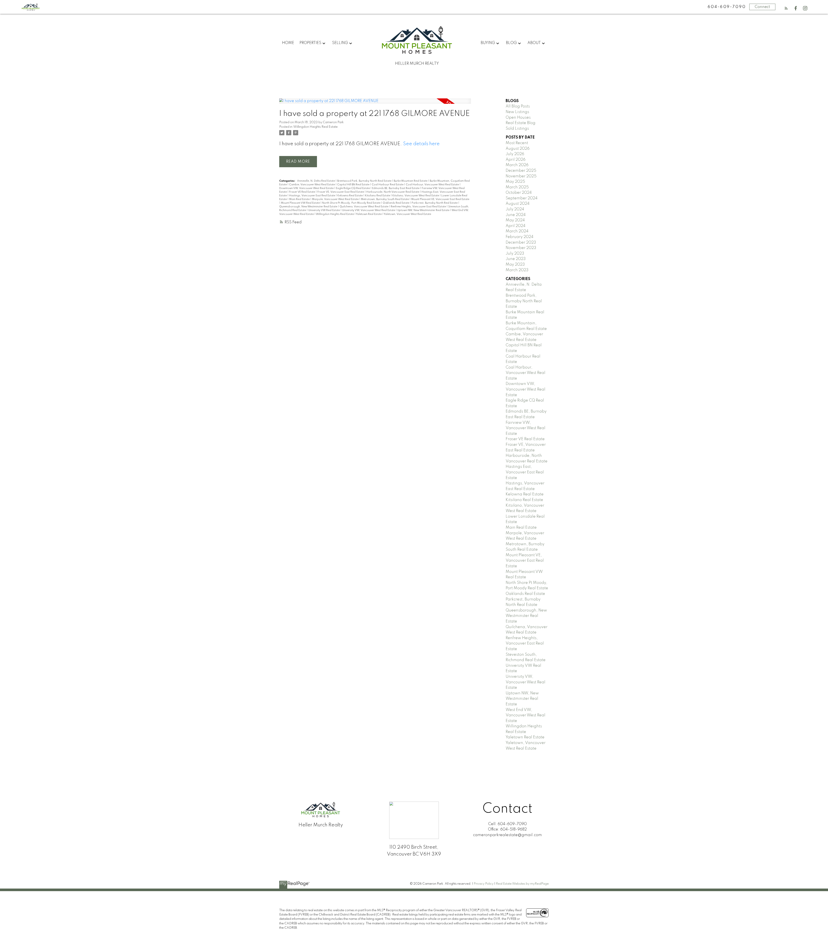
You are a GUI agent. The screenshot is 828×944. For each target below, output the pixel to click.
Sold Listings (517, 129)
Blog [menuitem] (511, 43)
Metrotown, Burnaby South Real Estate (385, 199)
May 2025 (515, 182)
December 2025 (521, 171)
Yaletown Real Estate (369, 214)
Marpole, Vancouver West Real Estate (335, 199)
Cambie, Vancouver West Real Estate (312, 184)
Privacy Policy (484, 883)
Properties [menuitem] (310, 43)
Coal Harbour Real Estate (388, 184)
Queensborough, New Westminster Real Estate (308, 206)
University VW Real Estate (324, 210)
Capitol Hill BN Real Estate (353, 184)
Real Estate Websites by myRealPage (522, 883)
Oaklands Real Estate (396, 203)
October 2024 (519, 193)
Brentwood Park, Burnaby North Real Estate (364, 181)
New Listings (517, 112)
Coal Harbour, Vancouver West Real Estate (432, 184)
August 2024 (518, 204)
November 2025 (521, 176)
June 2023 (516, 259)
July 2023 (515, 253)
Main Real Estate (299, 199)
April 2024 (515, 226)
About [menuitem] (534, 43)
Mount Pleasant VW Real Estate (300, 203)
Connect (762, 7)
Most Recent (517, 143)
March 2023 (517, 270)
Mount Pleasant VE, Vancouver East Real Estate (440, 199)
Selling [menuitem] (340, 43)
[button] (786, 8)
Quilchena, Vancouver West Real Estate (364, 206)
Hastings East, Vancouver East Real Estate (525, 472)
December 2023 (521, 242)
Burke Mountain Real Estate (411, 181)
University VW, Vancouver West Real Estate (369, 210)
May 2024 (515, 220)
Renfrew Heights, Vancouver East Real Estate (419, 206)
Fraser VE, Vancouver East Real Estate (341, 192)
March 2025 (517, 187)
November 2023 (521, 248)
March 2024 (517, 231)
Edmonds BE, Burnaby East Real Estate (396, 188)
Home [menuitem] (288, 43)
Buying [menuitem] (488, 43)
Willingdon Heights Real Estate (315, 126)
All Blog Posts (518, 106)
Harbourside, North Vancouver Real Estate (393, 192)
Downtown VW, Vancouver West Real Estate (306, 188)
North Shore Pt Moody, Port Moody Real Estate (351, 203)
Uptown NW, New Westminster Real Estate (423, 210)
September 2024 (522, 198)
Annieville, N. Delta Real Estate (316, 181)
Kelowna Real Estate (350, 195)
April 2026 (515, 160)
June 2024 (516, 215)
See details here (421, 144)
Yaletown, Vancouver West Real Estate (407, 214)
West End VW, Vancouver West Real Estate (525, 715)
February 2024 (519, 237)
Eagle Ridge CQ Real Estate (353, 188)
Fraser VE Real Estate (302, 192)
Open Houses (518, 118)
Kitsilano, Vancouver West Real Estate (416, 195)
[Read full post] (375, 103)
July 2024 (515, 209)
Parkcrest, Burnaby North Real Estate (435, 203)
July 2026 (515, 154)
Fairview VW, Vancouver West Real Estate (525, 428)
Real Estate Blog (520, 123)
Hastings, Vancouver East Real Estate (312, 195)
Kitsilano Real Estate (378, 195)
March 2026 (517, 165)
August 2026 (518, 149)
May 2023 (515, 264)
